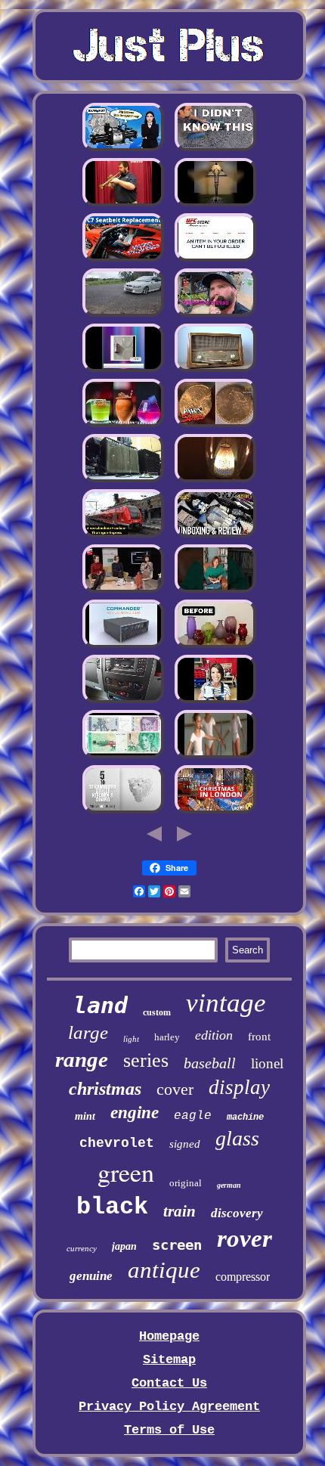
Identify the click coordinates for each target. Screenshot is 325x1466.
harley (167, 1037)
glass (237, 1138)
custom (157, 1012)
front (259, 1037)
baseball (210, 1063)
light (131, 1038)
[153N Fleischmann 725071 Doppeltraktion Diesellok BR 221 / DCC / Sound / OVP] (123, 535)
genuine (91, 1276)
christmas (105, 1089)
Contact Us (169, 1383)
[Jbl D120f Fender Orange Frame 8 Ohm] (123, 480)
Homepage (169, 1336)
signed (184, 1144)
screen (177, 1244)
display (239, 1087)
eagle (193, 1116)
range (81, 1059)
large (88, 1032)
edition (214, 1035)
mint (85, 1116)
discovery (237, 1213)
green (126, 1172)
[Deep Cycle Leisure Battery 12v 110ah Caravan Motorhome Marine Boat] (215, 149)
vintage (226, 1003)
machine (245, 1117)
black (112, 1207)
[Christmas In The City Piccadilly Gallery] (215, 811)
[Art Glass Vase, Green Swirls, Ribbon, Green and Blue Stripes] (215, 646)
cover (174, 1089)
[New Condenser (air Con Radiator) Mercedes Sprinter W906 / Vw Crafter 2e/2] (123, 701)
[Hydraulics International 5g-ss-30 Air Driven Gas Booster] (123, 149)
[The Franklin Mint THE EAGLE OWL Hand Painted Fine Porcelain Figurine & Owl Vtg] (215, 591)
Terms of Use (169, 1430)
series (146, 1060)
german (229, 1185)
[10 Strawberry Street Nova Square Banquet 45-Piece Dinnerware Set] (123, 811)
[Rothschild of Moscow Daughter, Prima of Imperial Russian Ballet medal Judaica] (215, 756)
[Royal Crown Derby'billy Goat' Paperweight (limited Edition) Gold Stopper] (215, 260)
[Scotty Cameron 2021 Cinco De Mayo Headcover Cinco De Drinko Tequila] (123, 425)
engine (134, 1112)
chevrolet (116, 1143)
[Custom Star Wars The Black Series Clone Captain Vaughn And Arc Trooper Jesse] (215, 535)
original (185, 1183)
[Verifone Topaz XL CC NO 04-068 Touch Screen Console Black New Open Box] (123, 646)
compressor (242, 1276)
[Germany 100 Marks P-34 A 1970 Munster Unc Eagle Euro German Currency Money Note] (123, 756)
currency (82, 1248)
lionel (267, 1063)
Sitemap (169, 1360)
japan (124, 1246)
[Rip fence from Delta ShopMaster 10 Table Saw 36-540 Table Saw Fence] (215, 315)
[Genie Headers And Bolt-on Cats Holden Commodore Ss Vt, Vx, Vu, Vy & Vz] (123, 315)
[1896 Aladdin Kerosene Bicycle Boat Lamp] (215, 480)
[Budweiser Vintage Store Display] (123, 370)
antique (164, 1270)
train (179, 1211)
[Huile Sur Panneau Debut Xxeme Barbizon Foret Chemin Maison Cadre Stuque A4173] (123, 591)
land (100, 1005)
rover (244, 1238)
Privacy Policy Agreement (169, 1406)
